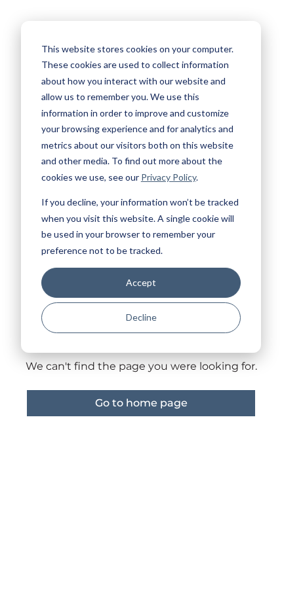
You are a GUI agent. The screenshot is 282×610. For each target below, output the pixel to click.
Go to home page (141, 403)
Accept (141, 282)
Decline (141, 317)
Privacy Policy (168, 177)
